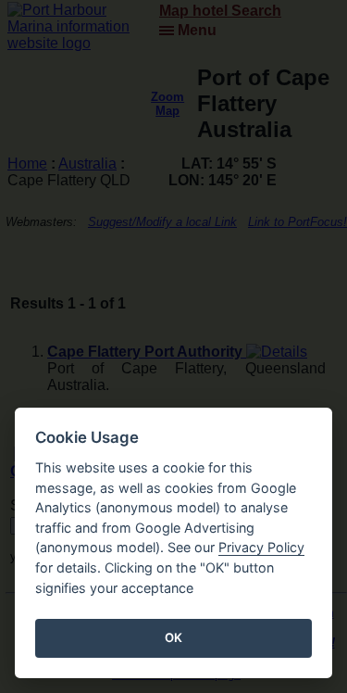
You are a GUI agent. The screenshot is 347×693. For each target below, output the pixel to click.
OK (173, 637)
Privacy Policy (261, 547)
